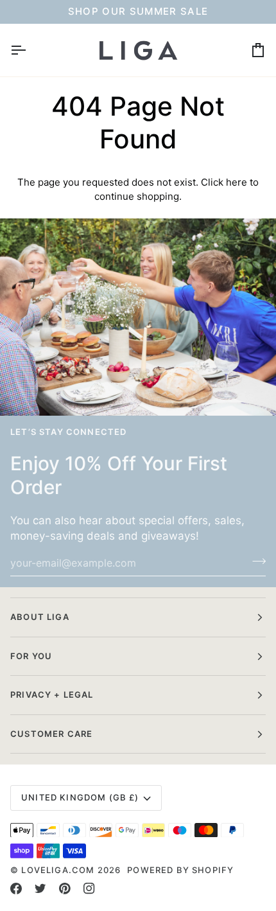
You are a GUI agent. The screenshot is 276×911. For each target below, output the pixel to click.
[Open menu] (29, 50)
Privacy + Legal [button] (52, 694)
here (236, 182)
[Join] (255, 561)
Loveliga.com (57, 870)
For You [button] (31, 656)
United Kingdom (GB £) (80, 797)
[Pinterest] (65, 888)
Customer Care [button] (51, 734)
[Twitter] (40, 888)
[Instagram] (89, 888)
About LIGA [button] (39, 617)
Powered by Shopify (180, 870)
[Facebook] (16, 888)
